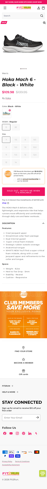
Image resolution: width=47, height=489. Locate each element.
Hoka (8, 98)
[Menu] (5, 8)
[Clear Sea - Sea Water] (6, 113)
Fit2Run (14, 479)
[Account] (38, 8)
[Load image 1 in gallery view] (23, 43)
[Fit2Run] (23, 8)
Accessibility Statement (11, 465)
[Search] (11, 8)
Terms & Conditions (22, 461)
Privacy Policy (7, 461)
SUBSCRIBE (37, 417)
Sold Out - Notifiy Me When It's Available (23, 192)
